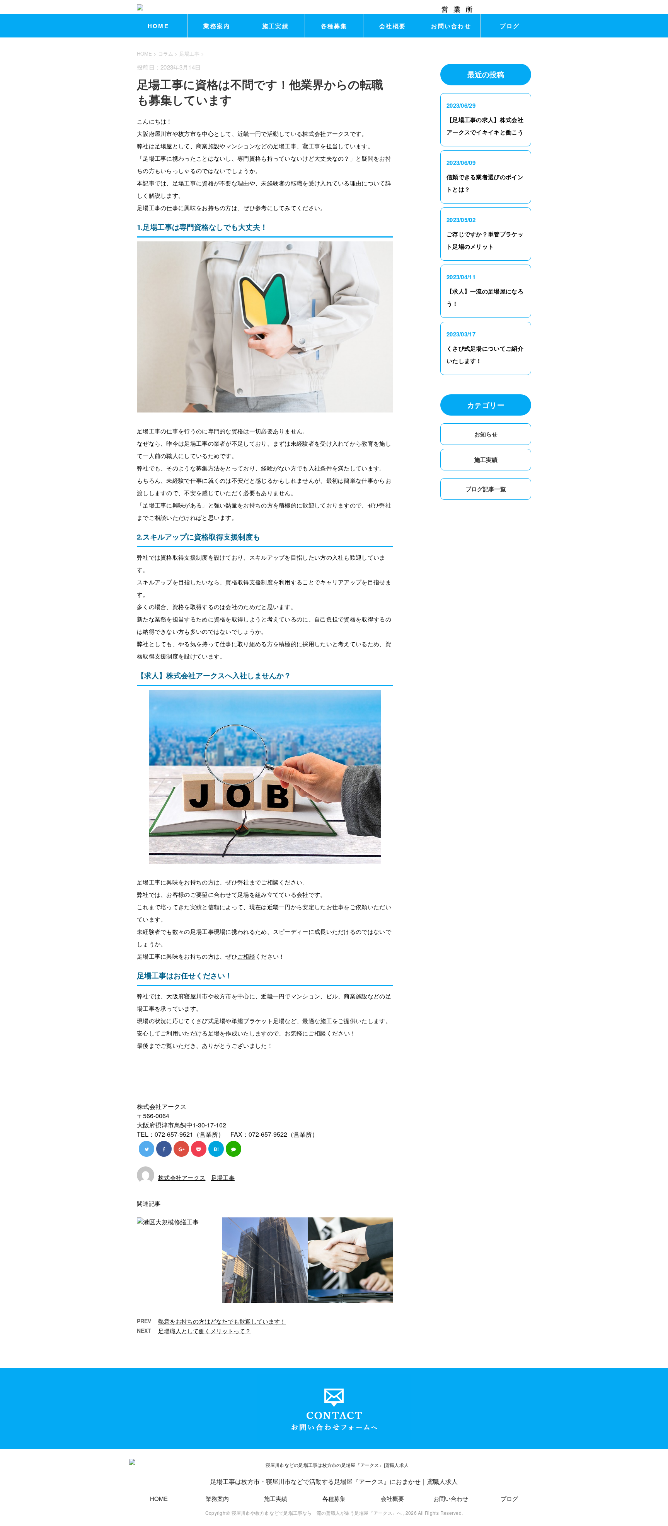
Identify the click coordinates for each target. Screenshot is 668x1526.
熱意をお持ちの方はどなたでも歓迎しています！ (222, 1321)
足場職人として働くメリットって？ (204, 1331)
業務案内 (216, 26)
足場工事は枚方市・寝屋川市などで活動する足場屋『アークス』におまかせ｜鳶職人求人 (334, 1481)
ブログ (510, 26)
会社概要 (392, 26)
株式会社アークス (181, 1177)
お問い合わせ (451, 26)
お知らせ (486, 434)
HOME (158, 26)
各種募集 (334, 26)
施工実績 (275, 26)
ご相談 (246, 956)
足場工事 (189, 53)
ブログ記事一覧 (485, 489)
